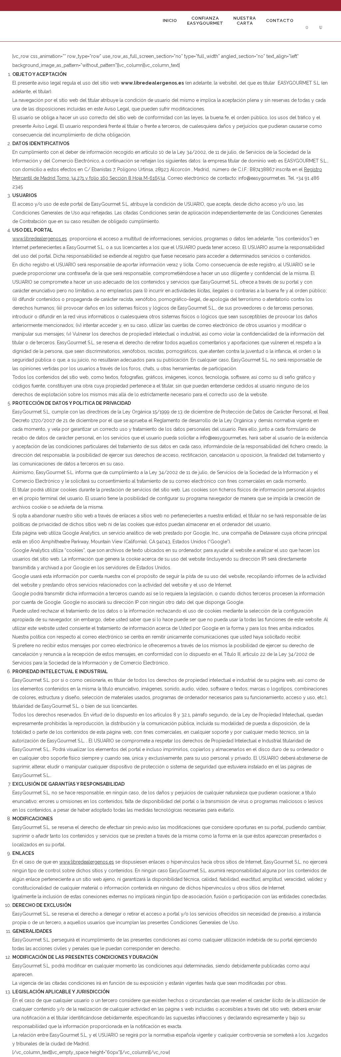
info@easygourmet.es (261, 178)
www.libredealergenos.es (86, 862)
